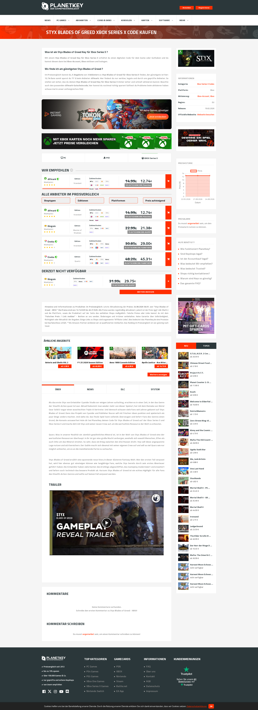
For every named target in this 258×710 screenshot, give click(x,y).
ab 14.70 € (161, 366)
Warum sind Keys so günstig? (196, 278)
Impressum (152, 691)
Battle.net (121, 686)
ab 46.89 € (97, 366)
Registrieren (204, 7)
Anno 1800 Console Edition (122, 362)
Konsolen (126, 20)
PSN (118, 666)
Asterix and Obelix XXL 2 (56, 362)
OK (211, 706)
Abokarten (82, 20)
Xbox (212, 96)
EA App (120, 691)
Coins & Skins (104, 20)
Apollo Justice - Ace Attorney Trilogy (155, 362)
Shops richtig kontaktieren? (195, 273)
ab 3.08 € (65, 366)
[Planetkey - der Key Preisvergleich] (62, 11)
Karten (145, 20)
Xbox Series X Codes (205, 83)
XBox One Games (95, 681)
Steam (119, 681)
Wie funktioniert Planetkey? (195, 249)
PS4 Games (92, 671)
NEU (186, 345)
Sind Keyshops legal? (191, 254)
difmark (52, 178)
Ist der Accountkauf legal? (194, 258)
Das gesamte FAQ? (190, 283)
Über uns (150, 671)
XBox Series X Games (97, 686)
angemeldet (193, 223)
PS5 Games (92, 676)
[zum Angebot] (168, 181)
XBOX (119, 671)
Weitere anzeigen (158, 374)
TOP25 (206, 345)
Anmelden (187, 7)
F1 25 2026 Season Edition (90, 362)
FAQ (148, 666)
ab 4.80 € (129, 366)
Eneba (51, 241)
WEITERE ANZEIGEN (145, 291)
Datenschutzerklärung (196, 706)
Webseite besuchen (205, 114)
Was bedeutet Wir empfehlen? (196, 263)
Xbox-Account (203, 96)
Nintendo (121, 676)
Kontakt (150, 676)
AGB (148, 681)
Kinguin (51, 225)
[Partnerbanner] (196, 137)
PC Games (61, 20)
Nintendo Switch (95, 691)
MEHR (182, 20)
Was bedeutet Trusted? (192, 268)
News (47, 20)
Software (164, 20)
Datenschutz (153, 686)
